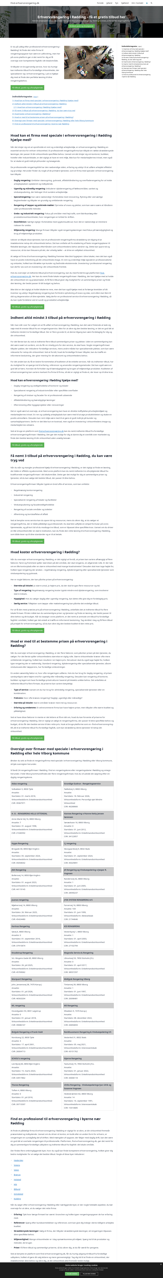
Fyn (116, 3)
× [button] (161, 1264)
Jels (15, 1184)
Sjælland (125, 3)
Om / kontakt (137, 3)
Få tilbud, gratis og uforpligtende (81, 26)
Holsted (17, 1179)
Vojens (17, 1165)
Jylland (109, 3)
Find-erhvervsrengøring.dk (25, 3)
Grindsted (18, 1194)
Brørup (17, 1174)
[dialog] (81, 1270)
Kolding (17, 1198)
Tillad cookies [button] (72, 1274)
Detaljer (101, 1270)
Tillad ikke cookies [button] (89, 1274)
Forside (100, 3)
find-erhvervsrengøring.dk (51, 431)
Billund (17, 1189)
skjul (35, 97)
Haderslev (18, 1160)
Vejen (16, 1170)
